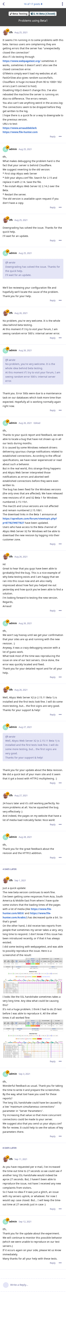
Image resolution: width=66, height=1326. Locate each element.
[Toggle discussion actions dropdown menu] (62, 4)
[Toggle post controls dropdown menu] (60, 136)
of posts (32, 4)
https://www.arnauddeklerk (20, 128)
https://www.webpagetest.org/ (22, 61)
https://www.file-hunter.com (20, 132)
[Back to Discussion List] (3, 4)
